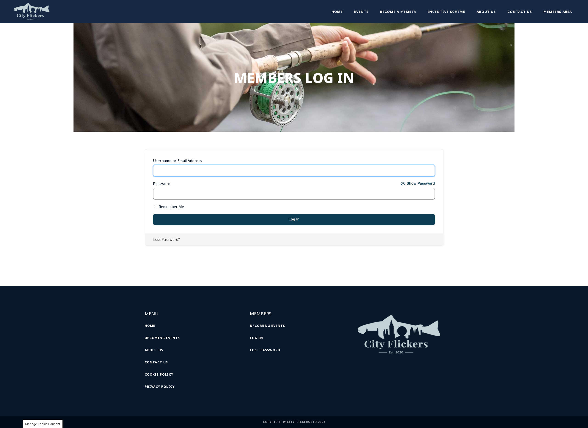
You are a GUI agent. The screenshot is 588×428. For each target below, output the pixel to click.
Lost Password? (166, 239)
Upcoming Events (162, 338)
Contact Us (156, 362)
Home (150, 325)
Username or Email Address (177, 160)
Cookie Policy (159, 374)
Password (161, 183)
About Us (154, 350)
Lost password (265, 350)
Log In (256, 338)
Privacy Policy (160, 386)
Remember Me (171, 206)
